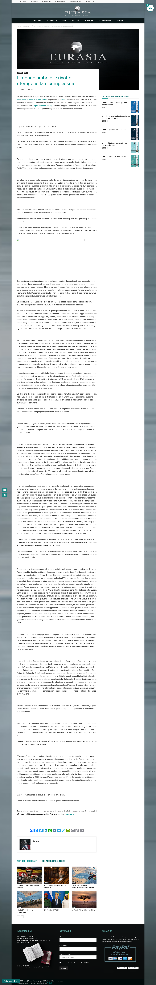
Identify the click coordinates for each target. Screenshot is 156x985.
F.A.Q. (93, 1)
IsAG (64, 100)
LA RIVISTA (52, 21)
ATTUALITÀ (74, 21)
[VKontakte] (133, 1)
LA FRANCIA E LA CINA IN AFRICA (83, 910)
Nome (61, 937)
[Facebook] (118, 1)
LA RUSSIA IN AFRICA (51, 910)
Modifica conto (46, 1)
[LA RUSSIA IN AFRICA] (56, 899)
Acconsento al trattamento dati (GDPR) (75, 963)
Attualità (20, 72)
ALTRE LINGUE (104, 21)
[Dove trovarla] (129, 20)
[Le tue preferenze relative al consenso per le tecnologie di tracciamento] (11, 981)
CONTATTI (120, 21)
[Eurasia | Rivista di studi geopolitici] (78, 11)
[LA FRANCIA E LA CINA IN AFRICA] (84, 899)
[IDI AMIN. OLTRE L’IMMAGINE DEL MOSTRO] (29, 875)
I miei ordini (34, 1)
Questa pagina (69, 814)
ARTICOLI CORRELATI (27, 861)
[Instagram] (122, 1)
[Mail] (126, 1)
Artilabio (50, 983)
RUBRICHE (89, 21)
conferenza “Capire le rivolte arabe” (32, 100)
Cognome (63, 945)
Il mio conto (22, 1)
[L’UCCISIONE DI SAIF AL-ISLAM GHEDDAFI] (56, 875)
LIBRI (64, 21)
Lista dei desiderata (75, 1)
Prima (19, 26)
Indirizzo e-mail (64, 954)
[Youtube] (137, 1)
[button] (136, 20)
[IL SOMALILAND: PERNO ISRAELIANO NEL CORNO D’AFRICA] (84, 875)
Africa (25, 72)
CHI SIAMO (37, 21)
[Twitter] (129, 1)
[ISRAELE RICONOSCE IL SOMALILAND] (29, 899)
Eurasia (21, 89)
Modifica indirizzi (60, 1)
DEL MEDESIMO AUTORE (53, 861)
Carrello (87, 1)
